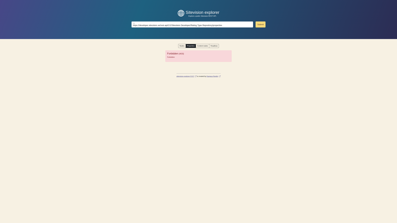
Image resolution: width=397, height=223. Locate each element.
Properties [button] (191, 46)
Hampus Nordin (212, 76)
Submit (260, 24)
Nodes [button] (182, 46)
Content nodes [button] (202, 46)
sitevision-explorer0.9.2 (185, 76)
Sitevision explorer (202, 12)
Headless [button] (214, 46)
